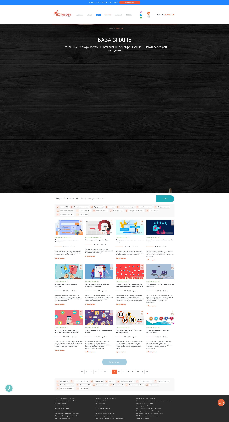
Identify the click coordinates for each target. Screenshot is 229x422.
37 (124, 372)
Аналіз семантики (101, 411)
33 (105, 372)
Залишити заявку (129, 2)
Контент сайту (100, 403)
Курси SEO (79, 15)
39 (133, 372)
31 (96, 372)
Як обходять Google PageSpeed (97, 240)
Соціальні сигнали (121, 237)
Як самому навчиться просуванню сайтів (149, 413)
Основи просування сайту (104, 416)
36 (119, 372)
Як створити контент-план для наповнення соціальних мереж (66, 331)
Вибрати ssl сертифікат (62, 408)
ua (149, 13)
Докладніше (60, 258)
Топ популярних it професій (145, 406)
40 (138, 372)
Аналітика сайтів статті (62, 406)
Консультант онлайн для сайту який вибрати (109, 418)
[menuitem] (79, 15)
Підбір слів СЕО (100, 401)
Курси (98, 15)
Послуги (89, 15)
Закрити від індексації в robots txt (66, 401)
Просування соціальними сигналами (67, 413)
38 (128, 372)
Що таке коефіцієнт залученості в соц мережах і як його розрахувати (129, 285)
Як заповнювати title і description (106, 413)
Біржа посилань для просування (105, 398)
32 (100, 372)
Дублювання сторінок (102, 408)
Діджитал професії (61, 403)
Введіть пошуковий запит (92, 198)
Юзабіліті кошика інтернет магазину (147, 416)
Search (165, 198)
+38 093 (165, 15)
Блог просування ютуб (62, 418)
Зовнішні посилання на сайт (64, 411)
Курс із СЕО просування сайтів (65, 398)
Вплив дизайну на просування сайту (66, 416)
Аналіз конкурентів (101, 406)
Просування (118, 15)
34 (110, 372)
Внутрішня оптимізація (62, 237)
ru (149, 16)
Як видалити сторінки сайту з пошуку (148, 411)
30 (91, 372)
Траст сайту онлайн (142, 418)
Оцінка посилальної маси (144, 403)
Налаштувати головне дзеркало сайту (148, 408)
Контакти (129, 15)
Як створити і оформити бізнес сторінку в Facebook (97, 285)
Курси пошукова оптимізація (145, 398)
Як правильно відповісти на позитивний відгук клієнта (153, 401)
